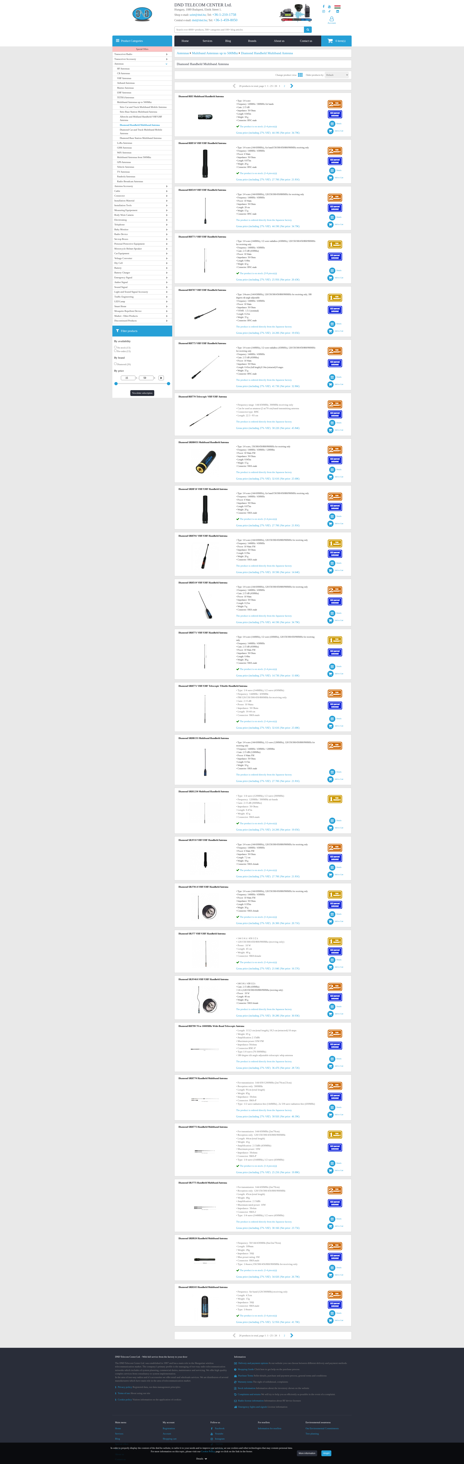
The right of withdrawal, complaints (263, 1381)
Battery (118, 268)
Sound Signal (121, 287)
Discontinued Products (125, 320)
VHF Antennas (124, 78)
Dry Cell (118, 263)
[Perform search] (308, 29)
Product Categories (132, 40)
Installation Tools (123, 205)
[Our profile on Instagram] (323, 11)
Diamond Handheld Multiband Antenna (140, 125)
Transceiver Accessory (125, 59)
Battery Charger (122, 272)
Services (207, 40)
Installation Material (124, 200)
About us (279, 40)
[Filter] (160, 378)
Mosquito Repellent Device (128, 311)
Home (185, 40)
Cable (117, 191)
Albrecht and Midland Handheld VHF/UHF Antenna (141, 118)
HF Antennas (123, 68)
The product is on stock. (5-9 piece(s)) (258, 273)
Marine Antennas (125, 87)
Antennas (119, 63)
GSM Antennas (124, 147)
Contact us (306, 40)
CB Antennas (123, 73)
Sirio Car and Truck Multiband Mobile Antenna (143, 107)
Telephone (119, 224)
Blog (228, 40)
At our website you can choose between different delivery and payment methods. (292, 1363)
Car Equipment (121, 253)
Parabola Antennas (126, 176)
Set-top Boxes (121, 239)
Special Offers (142, 49)
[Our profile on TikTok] (329, 11)
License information (262, 1406)
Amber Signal (121, 282)
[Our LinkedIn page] (337, 11)
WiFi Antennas (124, 152)
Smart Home (120, 306)
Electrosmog (120, 219)
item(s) (340, 40)
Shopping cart (170, 1438)
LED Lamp (119, 301)
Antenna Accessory (123, 186)
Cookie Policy (208, 1451)
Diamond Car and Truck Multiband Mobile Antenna (141, 131)
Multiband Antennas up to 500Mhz (134, 102)
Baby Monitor (121, 229)
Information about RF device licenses (269, 1400)
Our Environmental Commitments (322, 1428)
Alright (326, 1453)
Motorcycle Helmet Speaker (128, 248)
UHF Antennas (124, 92)
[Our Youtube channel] (329, 6)
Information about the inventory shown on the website (273, 1388)
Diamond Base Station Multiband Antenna (140, 138)
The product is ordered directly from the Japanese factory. (264, 220)
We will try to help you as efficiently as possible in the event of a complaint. (286, 1394)
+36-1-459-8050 (225, 20)
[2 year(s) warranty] (335, 101)
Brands (252, 40)
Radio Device (121, 234)
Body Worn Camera (124, 215)
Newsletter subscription (142, 393)
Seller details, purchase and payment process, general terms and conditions (282, 1375)
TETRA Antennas (125, 97)
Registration (169, 1428)
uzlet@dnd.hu (198, 14)
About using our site (132, 1393)
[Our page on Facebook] (324, 6)
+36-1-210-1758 (224, 14)
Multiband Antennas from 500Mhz (134, 157)
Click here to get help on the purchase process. (269, 1369)
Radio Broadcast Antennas (130, 181)
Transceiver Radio (123, 54)
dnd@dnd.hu (199, 20)
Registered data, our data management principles (147, 1387)
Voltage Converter (123, 258)
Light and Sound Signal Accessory (131, 291)
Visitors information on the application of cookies (148, 1399)
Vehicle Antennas (125, 167)
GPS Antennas (124, 162)
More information (307, 1453)
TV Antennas (123, 171)
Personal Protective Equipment (129, 243)
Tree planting (312, 1433)
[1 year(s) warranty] (335, 241)
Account (167, 1433)
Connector (119, 195)
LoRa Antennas (124, 143)
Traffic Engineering (124, 296)
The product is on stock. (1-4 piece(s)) (258, 126)
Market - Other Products (126, 316)
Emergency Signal (123, 277)
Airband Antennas (126, 83)
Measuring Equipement (125, 210)
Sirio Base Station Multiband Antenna (138, 111)
